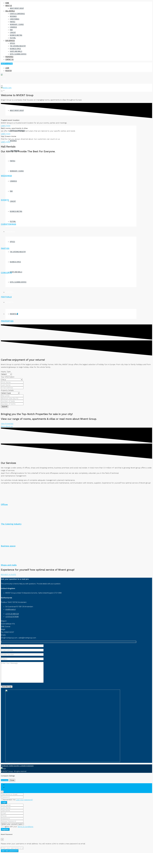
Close (12, 780)
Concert (13, 32)
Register (8, 71)
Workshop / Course (17, 24)
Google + (17, 766)
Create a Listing (7, 64)
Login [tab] (7, 785)
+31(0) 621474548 (11, 616)
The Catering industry (18, 46)
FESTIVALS (6, 297)
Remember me (9, 800)
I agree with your (18, 827)
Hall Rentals (10, 11)
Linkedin (23, 766)
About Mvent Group (17, 8)
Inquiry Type (6, 372)
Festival (13, 38)
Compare (4, 780)
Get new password (9, 851)
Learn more (5, 126)
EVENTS (5, 200)
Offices (12, 43)
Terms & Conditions (25, 827)
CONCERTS (6, 273)
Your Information (7, 377)
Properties (9, 57)
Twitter (11, 766)
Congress (13, 27)
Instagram (30, 766)
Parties (12, 22)
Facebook (4, 766)
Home (7, 3)
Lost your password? (24, 800)
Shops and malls (16, 51)
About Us (8, 6)
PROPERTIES (7, 321)
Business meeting (16, 35)
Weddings (13, 16)
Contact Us (9, 59)
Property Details (7, 390)
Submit (4, 407)
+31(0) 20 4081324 (12, 614)
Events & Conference (17, 14)
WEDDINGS (6, 176)
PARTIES (5, 248)
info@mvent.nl (10, 609)
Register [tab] (8, 787)
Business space (15, 49)
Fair (11, 30)
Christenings (14, 19)
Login (7, 68)
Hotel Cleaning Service (18, 54)
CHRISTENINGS (8, 224)
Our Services (10, 40)
